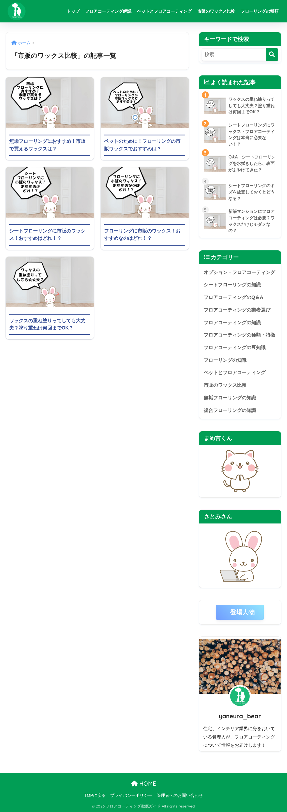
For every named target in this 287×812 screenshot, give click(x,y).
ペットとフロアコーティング (164, 11)
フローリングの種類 (260, 11)
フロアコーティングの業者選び (237, 310)
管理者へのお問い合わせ (180, 795)
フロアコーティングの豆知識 (235, 347)
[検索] (272, 54)
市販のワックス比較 (216, 11)
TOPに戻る (95, 795)
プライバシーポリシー (131, 795)
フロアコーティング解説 (108, 11)
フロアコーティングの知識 (232, 322)
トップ (73, 11)
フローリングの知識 (225, 360)
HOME (147, 783)
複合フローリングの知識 (230, 410)
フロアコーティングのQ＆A (233, 297)
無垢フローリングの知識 (230, 397)
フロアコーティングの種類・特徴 (239, 335)
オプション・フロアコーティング (239, 272)
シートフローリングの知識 (232, 284)
